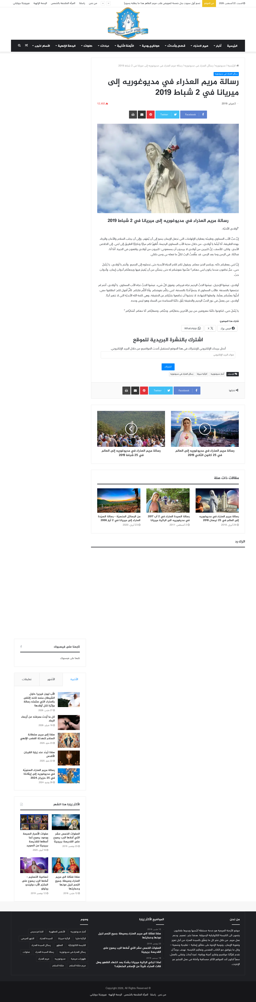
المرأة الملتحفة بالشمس (63, 3)
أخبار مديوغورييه (217, 374)
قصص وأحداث (176, 45)
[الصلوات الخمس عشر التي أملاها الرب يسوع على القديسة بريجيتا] (66, 822)
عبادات (104, 45)
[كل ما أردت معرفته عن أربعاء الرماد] (69, 722)
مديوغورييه (60, 958)
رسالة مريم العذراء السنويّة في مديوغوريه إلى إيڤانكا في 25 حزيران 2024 (39, 774)
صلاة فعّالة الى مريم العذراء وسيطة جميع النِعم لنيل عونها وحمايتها (67, 883)
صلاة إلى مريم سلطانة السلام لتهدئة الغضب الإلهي (37, 736)
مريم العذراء (200, 45)
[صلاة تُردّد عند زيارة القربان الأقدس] (69, 758)
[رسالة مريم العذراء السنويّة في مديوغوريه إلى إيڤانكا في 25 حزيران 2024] (69, 775)
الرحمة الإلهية (40, 3)
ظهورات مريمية (78, 958)
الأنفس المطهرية (57, 931)
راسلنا (82, 3)
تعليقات (27, 679)
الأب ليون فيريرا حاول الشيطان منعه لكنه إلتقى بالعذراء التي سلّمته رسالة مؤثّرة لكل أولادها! (39, 700)
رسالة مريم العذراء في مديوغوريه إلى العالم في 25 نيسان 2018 (219, 518)
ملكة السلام (58, 965)
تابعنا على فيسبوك (70, 658)
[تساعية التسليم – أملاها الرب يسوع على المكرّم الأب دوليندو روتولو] (34, 865)
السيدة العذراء (46, 938)
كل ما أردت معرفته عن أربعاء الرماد (38, 719)
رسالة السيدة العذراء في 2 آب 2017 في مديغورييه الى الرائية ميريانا (169, 518)
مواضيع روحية (150, 45)
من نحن (93, 3)
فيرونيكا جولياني (21, 3)
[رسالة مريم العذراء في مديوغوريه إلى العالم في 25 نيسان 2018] (217, 500)
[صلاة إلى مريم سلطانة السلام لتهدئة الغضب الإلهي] (69, 740)
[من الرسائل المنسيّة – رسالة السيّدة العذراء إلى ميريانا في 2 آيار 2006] (118, 500)
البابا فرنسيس (36, 931)
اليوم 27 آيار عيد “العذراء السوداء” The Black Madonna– (170, 3)
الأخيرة (74, 679)
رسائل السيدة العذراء (41, 945)
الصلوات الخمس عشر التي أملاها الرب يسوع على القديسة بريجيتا (66, 838)
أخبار (218, 45)
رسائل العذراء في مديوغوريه (198, 65)
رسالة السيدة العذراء (44, 952)
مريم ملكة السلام (77, 965)
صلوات (88, 45)
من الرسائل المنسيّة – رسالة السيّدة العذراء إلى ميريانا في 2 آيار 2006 (119, 518)
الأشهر (51, 679)
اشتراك (168, 366)
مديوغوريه (220, 65)
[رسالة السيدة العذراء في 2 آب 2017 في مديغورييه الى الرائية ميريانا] (168, 500)
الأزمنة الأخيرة (125, 45)
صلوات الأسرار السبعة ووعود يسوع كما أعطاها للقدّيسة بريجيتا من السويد (35, 840)
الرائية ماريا (81, 938)
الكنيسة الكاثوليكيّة (77, 945)
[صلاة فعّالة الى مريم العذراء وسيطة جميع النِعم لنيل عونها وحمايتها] (66, 865)
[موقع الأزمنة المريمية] (128, 23)
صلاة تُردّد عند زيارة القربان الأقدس (39, 754)
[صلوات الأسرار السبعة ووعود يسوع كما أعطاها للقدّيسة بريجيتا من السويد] (34, 822)
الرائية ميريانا (202, 374)
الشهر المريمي (27, 938)
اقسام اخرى (42, 45)
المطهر (59, 945)
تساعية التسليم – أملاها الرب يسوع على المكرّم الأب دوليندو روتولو (35, 883)
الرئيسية (232, 45)
